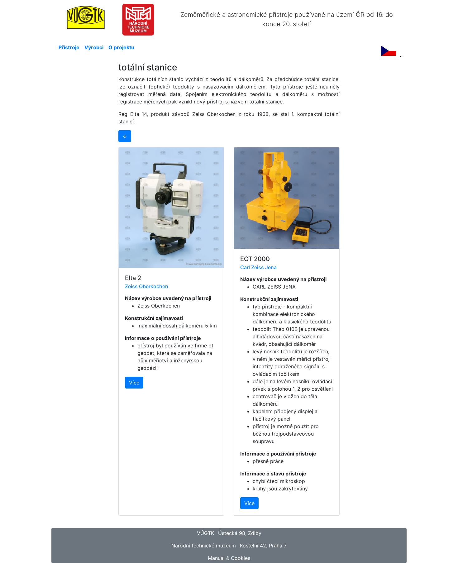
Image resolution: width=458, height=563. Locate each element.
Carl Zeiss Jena (258, 267)
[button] (124, 136)
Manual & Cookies (229, 558)
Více (134, 382)
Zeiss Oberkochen (146, 286)
